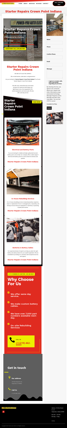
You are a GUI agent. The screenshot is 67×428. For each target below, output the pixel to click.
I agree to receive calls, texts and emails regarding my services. (55, 82)
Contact (45, 3)
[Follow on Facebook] (3, 412)
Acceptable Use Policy (52, 104)
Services (32, 3)
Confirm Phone (51, 54)
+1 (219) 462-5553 (23, 343)
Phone (48, 47)
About (26, 3)
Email (48, 61)
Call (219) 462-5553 (59, 3)
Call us (18, 339)
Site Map (53, 420)
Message (49, 69)
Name (48, 39)
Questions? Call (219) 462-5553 (15, 48)
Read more (36, 102)
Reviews (38, 3)
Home (20, 3)
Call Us (14, 390)
